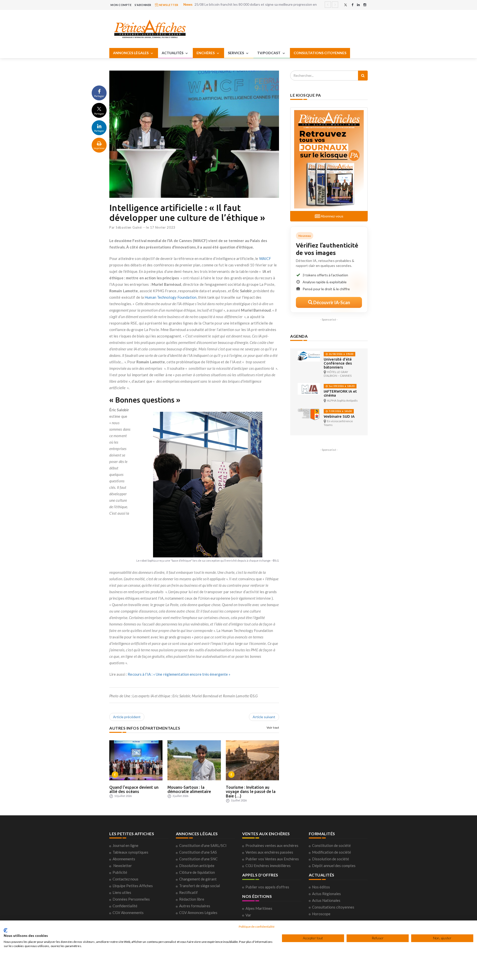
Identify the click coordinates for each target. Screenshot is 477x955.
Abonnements (124, 859)
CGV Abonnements (128, 912)
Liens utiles (122, 892)
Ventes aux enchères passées (269, 852)
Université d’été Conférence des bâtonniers (338, 363)
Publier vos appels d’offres (267, 887)
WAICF (265, 258)
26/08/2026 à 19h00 (340, 354)
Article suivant (264, 717)
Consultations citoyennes (333, 907)
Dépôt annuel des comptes (334, 865)
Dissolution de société (330, 859)
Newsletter (122, 865)
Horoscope (321, 914)
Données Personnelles (131, 899)
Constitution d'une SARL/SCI (203, 845)
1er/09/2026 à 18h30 (341, 386)
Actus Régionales (326, 893)
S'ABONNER (143, 4)
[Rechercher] (363, 76)
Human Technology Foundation (171, 297)
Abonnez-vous (331, 216)
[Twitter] (345, 5)
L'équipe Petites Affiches (133, 885)
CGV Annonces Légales (198, 912)
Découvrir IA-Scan (331, 302)
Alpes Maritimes (258, 908)
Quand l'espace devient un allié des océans (134, 789)
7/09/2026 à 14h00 (340, 411)
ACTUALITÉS (173, 53)
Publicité (120, 872)
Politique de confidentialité (257, 926)
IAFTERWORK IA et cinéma (340, 393)
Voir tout (273, 727)
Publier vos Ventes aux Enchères (272, 859)
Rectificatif (188, 892)
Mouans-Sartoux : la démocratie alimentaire (189, 789)
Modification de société (331, 852)
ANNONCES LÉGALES (131, 53)
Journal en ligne (125, 845)
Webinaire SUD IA (339, 416)
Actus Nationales (326, 900)
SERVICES (236, 53)
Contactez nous (125, 879)
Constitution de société (331, 845)
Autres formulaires (194, 906)
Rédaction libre (191, 899)
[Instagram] (365, 5)
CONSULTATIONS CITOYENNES (320, 53)
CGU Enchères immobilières (268, 865)
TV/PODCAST (269, 53)
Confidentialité (125, 906)
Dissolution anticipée (196, 865)
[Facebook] (352, 5)
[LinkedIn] (358, 5)
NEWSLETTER (168, 4)
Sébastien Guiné (129, 227)
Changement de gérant (198, 879)
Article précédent (127, 717)
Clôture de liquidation (197, 872)
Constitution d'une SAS (198, 852)
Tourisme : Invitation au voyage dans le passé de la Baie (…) (251, 791)
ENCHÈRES (206, 53)
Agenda (299, 336)
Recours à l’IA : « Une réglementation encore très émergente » (179, 674)
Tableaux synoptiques (130, 852)
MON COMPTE (121, 4)
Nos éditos (321, 887)
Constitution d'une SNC (198, 859)
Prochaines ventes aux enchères (271, 845)
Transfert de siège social (199, 885)
